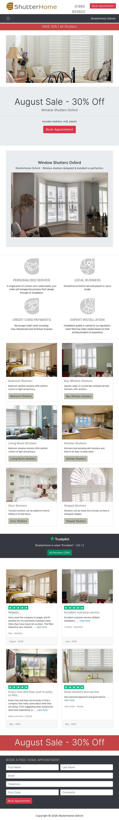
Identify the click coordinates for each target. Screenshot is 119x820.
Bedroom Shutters (21, 396)
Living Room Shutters (22, 458)
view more (42, 627)
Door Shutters (18, 521)
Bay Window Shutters (78, 396)
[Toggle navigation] (8, 18)
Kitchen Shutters (76, 458)
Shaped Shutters (76, 521)
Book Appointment (19, 800)
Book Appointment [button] (103, 5)
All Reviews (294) (59, 552)
